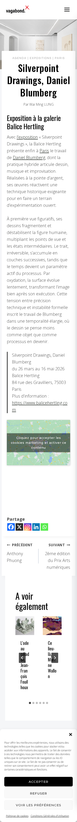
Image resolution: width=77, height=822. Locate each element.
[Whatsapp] (44, 527)
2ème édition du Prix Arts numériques (57, 556)
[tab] (30, 703)
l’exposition (27, 137)
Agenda (19, 58)
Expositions (41, 58)
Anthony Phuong (20, 553)
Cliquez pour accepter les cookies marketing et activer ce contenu (38, 442)
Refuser (38, 793)
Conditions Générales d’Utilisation (50, 816)
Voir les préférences (38, 805)
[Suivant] (54, 658)
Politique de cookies (17, 816)
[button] (70, 734)
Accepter (38, 782)
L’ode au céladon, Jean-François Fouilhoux (25, 665)
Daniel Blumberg (29, 157)
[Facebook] (11, 527)
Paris (60, 58)
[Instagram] (27, 527)
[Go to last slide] (22, 658)
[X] (19, 527)
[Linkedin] (36, 527)
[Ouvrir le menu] (67, 9)
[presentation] (24, 625)
